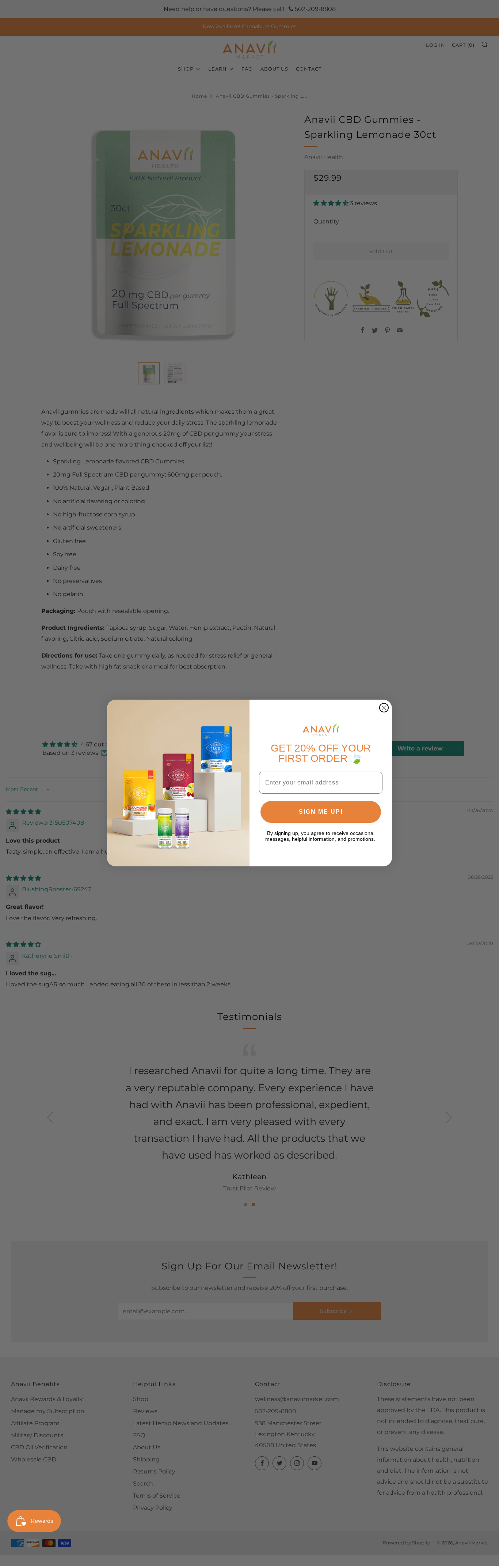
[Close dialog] (384, 707)
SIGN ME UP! (321, 812)
